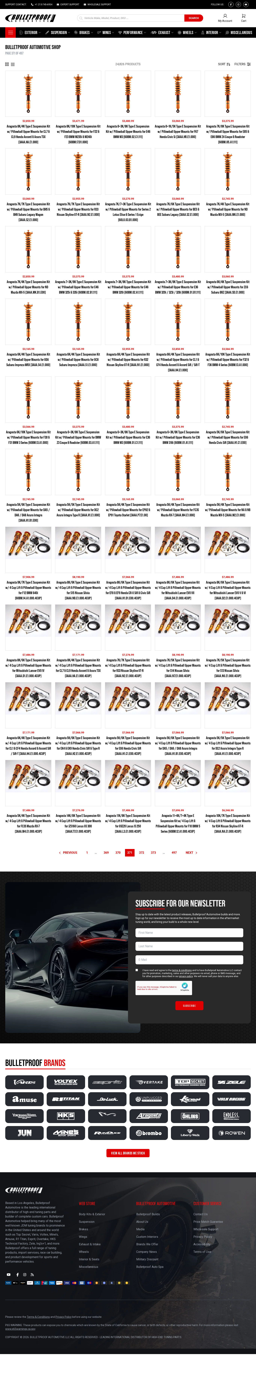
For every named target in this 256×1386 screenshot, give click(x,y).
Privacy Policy (202, 1237)
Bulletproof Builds (148, 1214)
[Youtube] (246, 4)
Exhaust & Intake (90, 1244)
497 (174, 852)
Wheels (84, 1252)
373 (153, 852)
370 (118, 852)
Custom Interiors (147, 1237)
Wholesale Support (205, 1229)
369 (106, 852)
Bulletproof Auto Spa (149, 1267)
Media (140, 1229)
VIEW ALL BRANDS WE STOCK (128, 1153)
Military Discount (147, 1259)
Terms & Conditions (38, 1316)
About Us (142, 1222)
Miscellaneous (88, 1267)
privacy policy (186, 976)
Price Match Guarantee (208, 1222)
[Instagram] (238, 4)
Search (194, 18)
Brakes (83, 1229)
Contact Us (200, 1214)
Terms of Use (202, 1252)
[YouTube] (8, 1274)
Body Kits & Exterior (92, 1214)
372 (141, 852)
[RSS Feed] (32, 1274)
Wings (83, 1237)
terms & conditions (182, 970)
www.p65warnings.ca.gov (20, 1328)
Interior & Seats (89, 1259)
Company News (146, 1252)
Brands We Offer (147, 1244)
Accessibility (201, 1244)
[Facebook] (231, 4)
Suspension (86, 1222)
